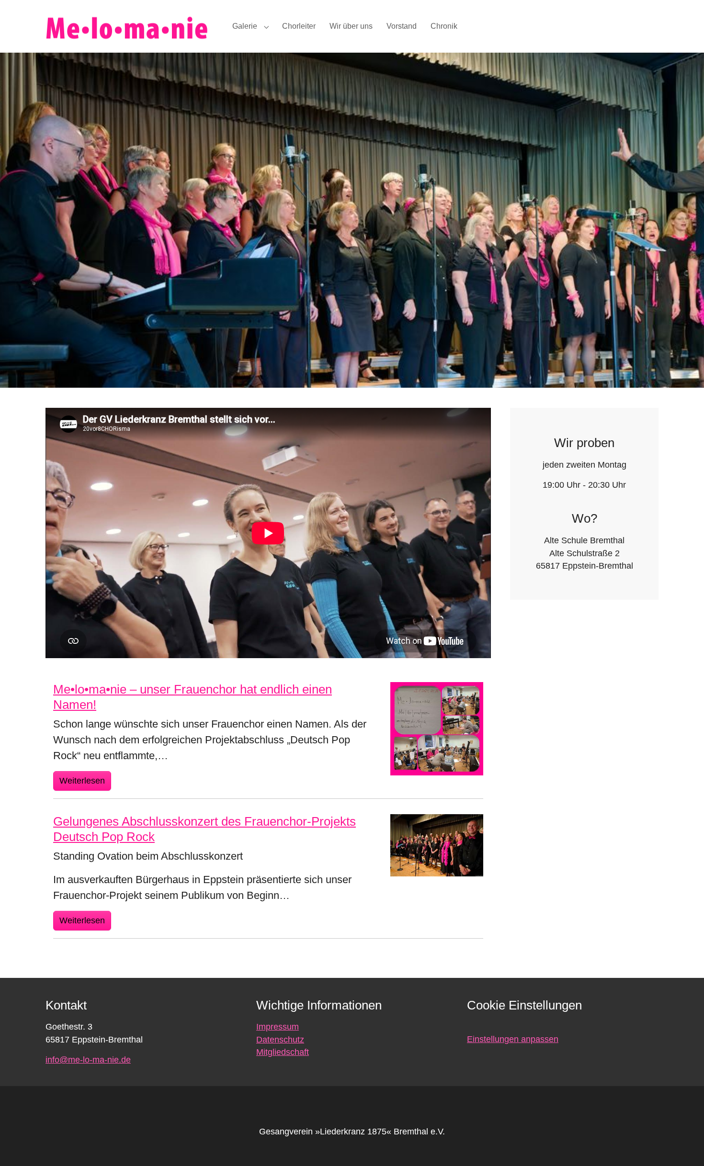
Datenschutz (280, 1039)
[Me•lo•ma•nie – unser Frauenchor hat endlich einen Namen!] (437, 728)
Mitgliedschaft (282, 1052)
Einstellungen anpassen (512, 1039)
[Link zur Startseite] (129, 26)
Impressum (277, 1026)
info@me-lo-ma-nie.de (88, 1060)
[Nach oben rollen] (681, 1143)
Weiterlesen (82, 780)
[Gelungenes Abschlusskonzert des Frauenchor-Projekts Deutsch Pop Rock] (437, 844)
